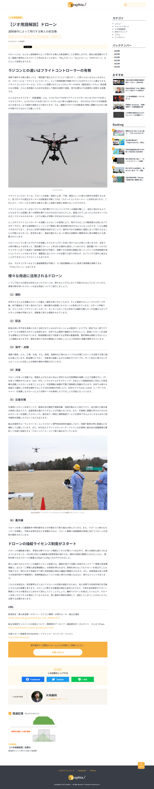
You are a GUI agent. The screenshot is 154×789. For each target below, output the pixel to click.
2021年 (117, 67)
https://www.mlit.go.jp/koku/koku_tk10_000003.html (34, 617)
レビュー (118, 23)
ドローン (57, 37)
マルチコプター (44, 37)
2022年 (117, 64)
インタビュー (120, 37)
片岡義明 (21, 41)
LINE (84, 679)
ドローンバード (15, 37)
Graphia (68, 784)
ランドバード (30, 37)
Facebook (35, 679)
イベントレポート (122, 26)
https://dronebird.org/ (19, 637)
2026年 (117, 51)
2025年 (117, 54)
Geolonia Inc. (96, 784)
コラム (117, 34)
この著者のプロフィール (58, 699)
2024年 (117, 57)
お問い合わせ (58, 652)
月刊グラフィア (121, 31)
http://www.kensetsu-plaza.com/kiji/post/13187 (31, 627)
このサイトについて (66, 770)
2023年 (117, 60)
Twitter (60, 679)
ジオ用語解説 (16, 17)
